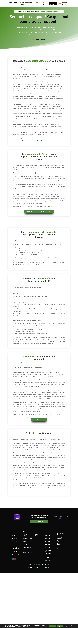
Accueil (25, 534)
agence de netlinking (49, 206)
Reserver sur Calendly (16, 547)
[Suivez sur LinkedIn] (13, 559)
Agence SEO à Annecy (15, 536)
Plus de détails (39, 419)
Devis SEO (37, 537)
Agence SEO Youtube (48, 545)
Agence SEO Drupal (48, 553)
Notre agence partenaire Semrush (39, 211)
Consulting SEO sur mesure (60, 537)
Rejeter (59, 626)
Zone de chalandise (25, 536)
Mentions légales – (32, 567)
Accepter (52, 626)
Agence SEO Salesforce (48, 559)
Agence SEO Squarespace (48, 556)
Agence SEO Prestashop (48, 551)
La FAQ (36, 535)
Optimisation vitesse (60, 540)
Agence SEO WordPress (48, 536)
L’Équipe (25, 544)
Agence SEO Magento (48, 548)
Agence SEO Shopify (48, 539)
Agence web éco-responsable (27, 548)
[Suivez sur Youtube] (15, 559)
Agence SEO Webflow (48, 542)
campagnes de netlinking (31, 313)
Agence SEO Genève (14, 539)
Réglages (67, 626)
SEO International (61, 548)
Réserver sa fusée (39, 521)
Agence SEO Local (27, 538)
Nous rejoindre (26, 546)
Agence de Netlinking (59, 543)
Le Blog (36, 534)
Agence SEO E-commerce (26, 542)
